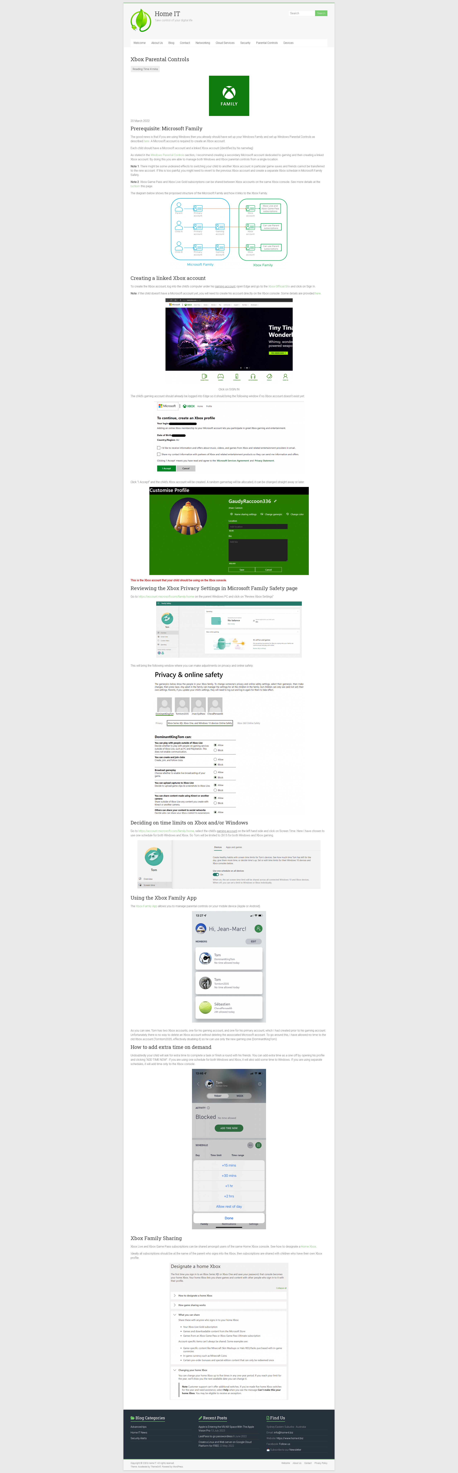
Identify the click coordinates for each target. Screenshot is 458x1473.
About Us (157, 43)
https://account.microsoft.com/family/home (166, 596)
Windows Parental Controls (167, 155)
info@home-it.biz (283, 1432)
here (146, 141)
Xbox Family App (146, 906)
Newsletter (295, 1449)
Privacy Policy (321, 1463)
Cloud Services (225, 43)
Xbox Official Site (279, 286)
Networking (203, 43)
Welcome (139, 43)
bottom (135, 186)
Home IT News (139, 1432)
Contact (185, 43)
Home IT (167, 13)
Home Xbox (308, 1246)
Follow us (284, 1444)
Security (245, 43)
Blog (171, 43)
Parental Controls (267, 43)
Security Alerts (139, 1438)
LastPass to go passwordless (216, 1436)
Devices (289, 43)
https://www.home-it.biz (290, 1438)
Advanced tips (139, 1426)
